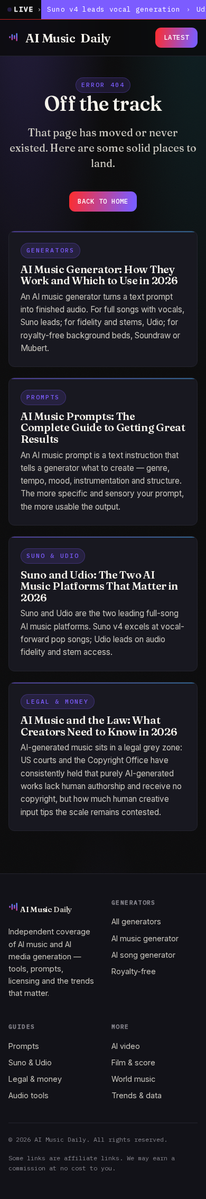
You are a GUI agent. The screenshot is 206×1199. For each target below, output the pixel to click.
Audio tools (28, 1095)
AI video (125, 1046)
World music (133, 1078)
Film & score (133, 1062)
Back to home (103, 201)
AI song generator (143, 954)
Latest (176, 37)
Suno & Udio (30, 1062)
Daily (68, 38)
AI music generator (145, 938)
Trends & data (136, 1095)
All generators (136, 921)
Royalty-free (133, 971)
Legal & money (35, 1078)
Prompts (23, 1046)
